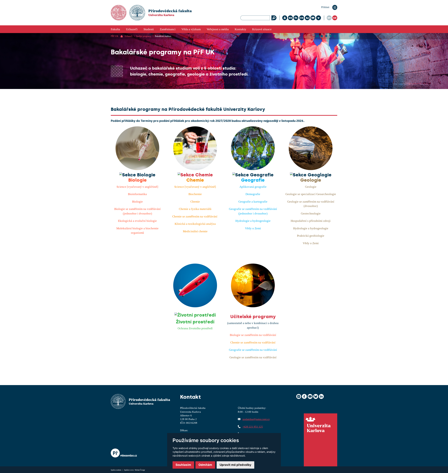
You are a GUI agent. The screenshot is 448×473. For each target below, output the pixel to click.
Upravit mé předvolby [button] (235, 465)
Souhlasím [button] (183, 465)
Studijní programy (143, 36)
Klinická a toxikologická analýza (195, 223)
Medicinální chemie (195, 231)
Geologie (310, 180)
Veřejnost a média (218, 29)
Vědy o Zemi (253, 228)
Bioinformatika (137, 194)
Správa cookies (116, 470)
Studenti (149, 29)
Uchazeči (132, 29)
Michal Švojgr (140, 470)
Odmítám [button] (205, 465)
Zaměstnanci (168, 29)
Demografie (253, 194)
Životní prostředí (195, 322)
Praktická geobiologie (310, 235)
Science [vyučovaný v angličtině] (137, 186)
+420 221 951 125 (253, 426)
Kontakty (240, 29)
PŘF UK (114, 36)
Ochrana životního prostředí (195, 328)
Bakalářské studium (163, 36)
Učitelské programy (253, 316)
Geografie (253, 180)
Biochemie (195, 194)
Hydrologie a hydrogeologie (253, 221)
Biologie (137, 180)
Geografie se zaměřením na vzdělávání (253, 350)
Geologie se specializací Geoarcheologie (310, 194)
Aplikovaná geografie (253, 186)
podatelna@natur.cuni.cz (256, 419)
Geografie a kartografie (252, 201)
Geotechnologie (311, 213)
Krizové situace (262, 29)
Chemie (195, 180)
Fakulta (115, 29)
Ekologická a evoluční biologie (137, 221)
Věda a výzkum (191, 29)
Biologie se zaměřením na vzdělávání (253, 335)
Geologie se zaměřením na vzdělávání (252, 357)
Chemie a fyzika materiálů (195, 209)
